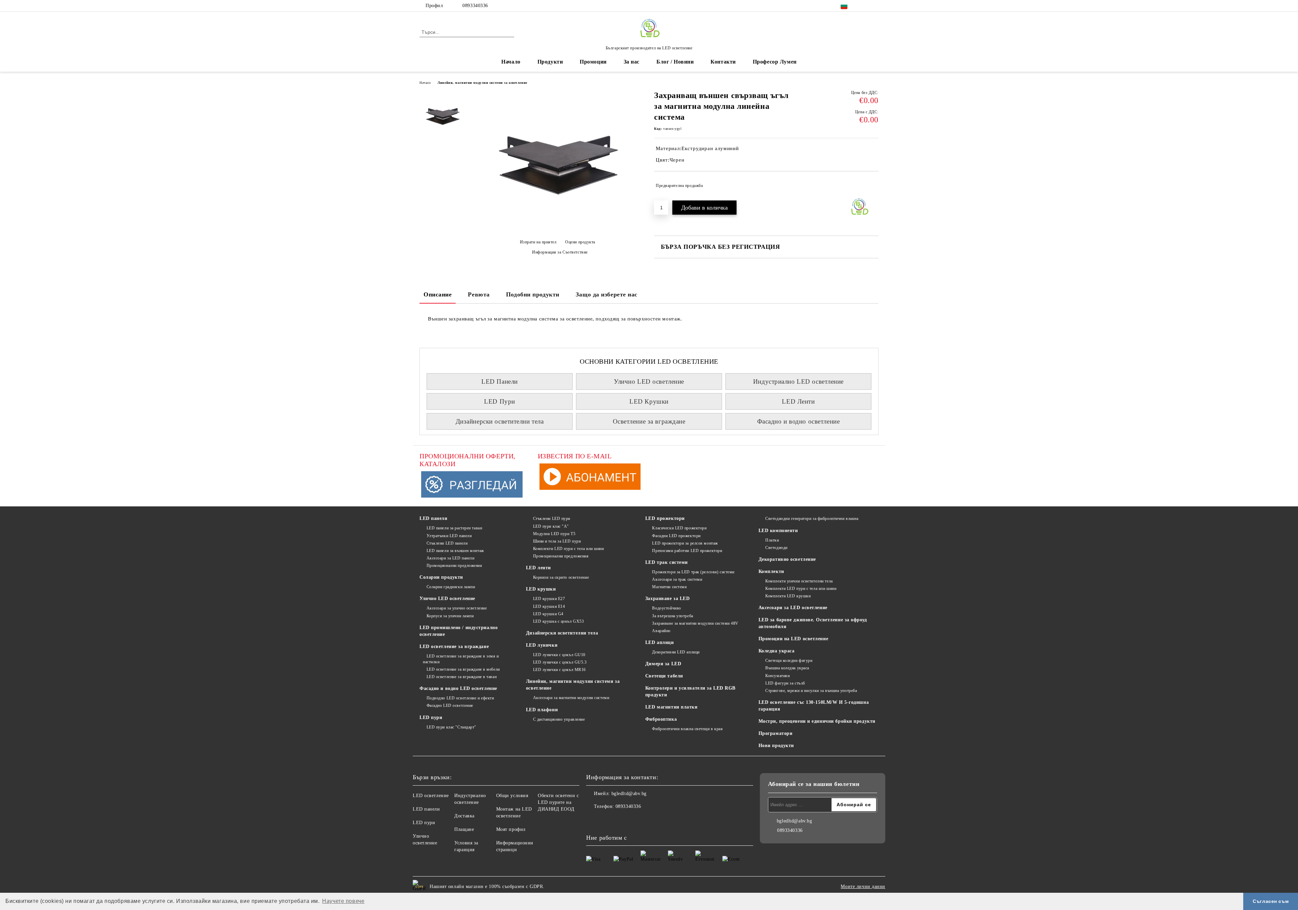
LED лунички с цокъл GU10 (559, 654)
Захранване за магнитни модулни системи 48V (695, 623)
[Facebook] (864, 5)
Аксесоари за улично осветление (457, 608)
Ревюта (478, 294)
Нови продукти (776, 745)
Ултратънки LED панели (449, 535)
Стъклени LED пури (551, 518)
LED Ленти (798, 401)
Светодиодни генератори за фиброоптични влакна (811, 518)
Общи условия (512, 795)
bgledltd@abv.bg (629, 793)
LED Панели (499, 381)
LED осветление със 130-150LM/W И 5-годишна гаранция (814, 706)
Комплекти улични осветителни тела (799, 581)
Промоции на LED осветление (793, 638)
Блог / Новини (675, 62)
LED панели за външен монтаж (455, 550)
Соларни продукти (441, 577)
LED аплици (659, 642)
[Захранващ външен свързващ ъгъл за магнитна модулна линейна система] (557, 230)
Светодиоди (776, 547)
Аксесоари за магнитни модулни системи (571, 697)
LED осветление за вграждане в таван (462, 676)
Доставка (464, 815)
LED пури (430, 717)
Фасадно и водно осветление (798, 421)
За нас (632, 62)
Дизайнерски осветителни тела (500, 421)
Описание (438, 294)
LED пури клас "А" (551, 526)
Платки (772, 540)
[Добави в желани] (874, 186)
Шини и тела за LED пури (557, 541)
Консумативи (777, 675)
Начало (510, 62)
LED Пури (499, 401)
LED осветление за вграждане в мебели (463, 669)
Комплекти (771, 571)
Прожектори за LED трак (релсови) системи (693, 572)
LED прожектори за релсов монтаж (685, 543)
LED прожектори (665, 518)
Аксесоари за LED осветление (793, 607)
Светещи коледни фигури (788, 660)
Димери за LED (663, 663)
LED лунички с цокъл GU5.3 (560, 662)
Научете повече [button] (343, 901)
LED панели (433, 518)
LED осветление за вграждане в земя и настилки (461, 659)
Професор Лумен (775, 62)
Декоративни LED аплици (675, 652)
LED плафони (542, 709)
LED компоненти (778, 530)
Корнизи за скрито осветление (561, 577)
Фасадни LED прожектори (676, 535)
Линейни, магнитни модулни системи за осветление (482, 83)
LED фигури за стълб (785, 683)
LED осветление (431, 795)
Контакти (723, 62)
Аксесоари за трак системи (677, 579)
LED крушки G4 (548, 614)
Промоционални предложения (454, 565)
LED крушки (541, 589)
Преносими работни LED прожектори (687, 550)
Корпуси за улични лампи (450, 616)
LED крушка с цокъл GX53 (558, 621)
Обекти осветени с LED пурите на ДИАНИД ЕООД (558, 802)
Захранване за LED (667, 598)
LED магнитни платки (671, 707)
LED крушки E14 (549, 606)
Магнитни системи (669, 586)
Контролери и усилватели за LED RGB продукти (690, 691)
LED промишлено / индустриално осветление (458, 631)
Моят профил (511, 829)
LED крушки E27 (549, 598)
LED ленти (538, 567)
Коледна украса (777, 650)
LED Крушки (649, 401)
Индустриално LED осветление (798, 381)
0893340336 (475, 5)
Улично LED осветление (649, 381)
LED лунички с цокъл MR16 (559, 669)
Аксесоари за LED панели (450, 558)
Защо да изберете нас (607, 294)
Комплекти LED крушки (788, 596)
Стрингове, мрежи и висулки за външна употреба (811, 690)
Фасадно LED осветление (450, 705)
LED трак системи (666, 562)
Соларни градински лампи (451, 586)
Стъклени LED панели (447, 543)
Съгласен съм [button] (1271, 901)
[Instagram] (875, 5)
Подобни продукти (532, 294)
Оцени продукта (580, 242)
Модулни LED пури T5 (554, 533)
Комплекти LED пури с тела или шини (568, 548)
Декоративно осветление (787, 559)
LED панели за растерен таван (454, 528)
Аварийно (661, 630)
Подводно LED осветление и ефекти (460, 698)
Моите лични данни (863, 886)
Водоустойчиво (666, 608)
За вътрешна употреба (672, 616)
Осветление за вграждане (649, 421)
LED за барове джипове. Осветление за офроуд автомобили (813, 623)
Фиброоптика (661, 719)
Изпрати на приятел (538, 242)
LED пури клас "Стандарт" (451, 727)
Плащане (464, 829)
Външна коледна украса (787, 668)
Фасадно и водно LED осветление (458, 688)
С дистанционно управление (559, 719)
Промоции (593, 62)
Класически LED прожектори (679, 528)
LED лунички (541, 645)
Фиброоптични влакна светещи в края (687, 728)
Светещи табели (664, 675)
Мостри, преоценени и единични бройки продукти (817, 721)
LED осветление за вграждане (454, 646)
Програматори (776, 733)
